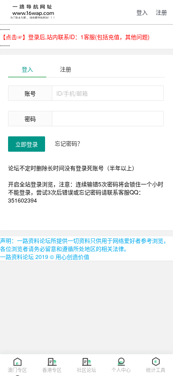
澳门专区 (17, 369)
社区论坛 (86, 369)
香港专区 (52, 369)
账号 (30, 93)
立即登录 (26, 144)
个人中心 (121, 369)
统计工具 (155, 369)
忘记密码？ (69, 143)
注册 (65, 69)
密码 (30, 119)
